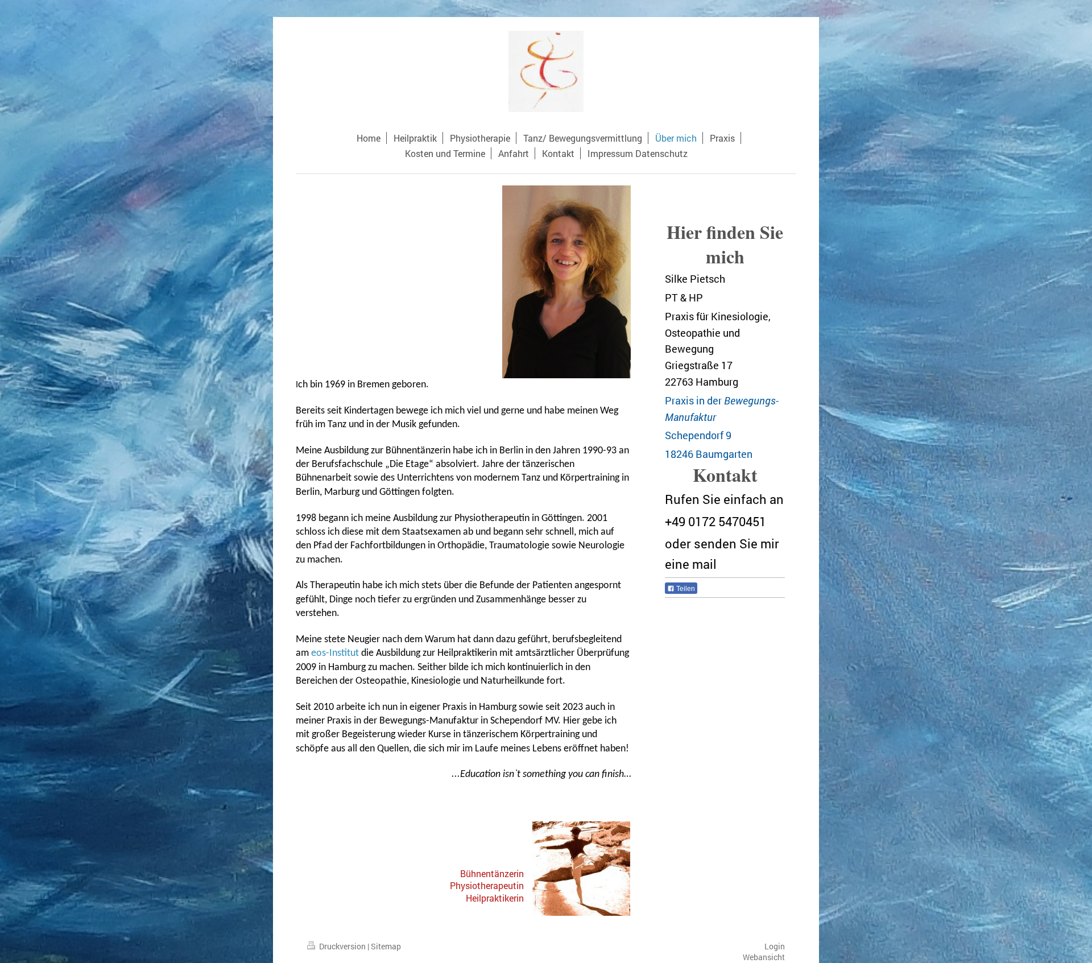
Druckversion (342, 946)
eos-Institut (335, 653)
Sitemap (386, 946)
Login (774, 946)
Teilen (685, 589)
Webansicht (764, 957)
